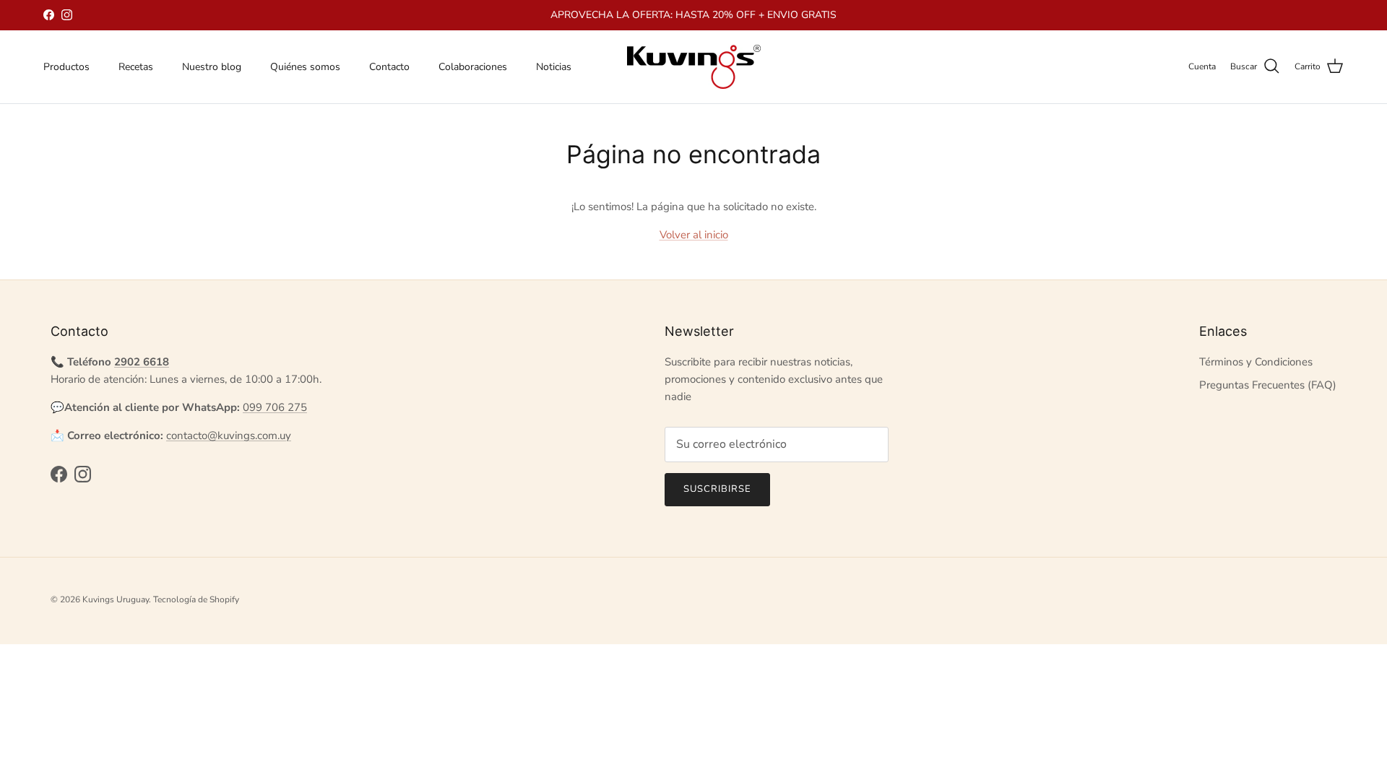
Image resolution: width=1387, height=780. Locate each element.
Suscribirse (717, 488)
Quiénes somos (305, 67)
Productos (66, 67)
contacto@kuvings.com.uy (228, 435)
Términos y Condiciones (1256, 362)
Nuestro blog (211, 67)
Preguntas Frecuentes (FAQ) (1267, 385)
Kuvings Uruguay (115, 599)
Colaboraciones (472, 67)
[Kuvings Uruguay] (694, 67)
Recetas (135, 67)
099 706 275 (275, 407)
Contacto (389, 67)
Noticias (553, 67)
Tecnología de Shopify (196, 599)
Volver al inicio (694, 235)
